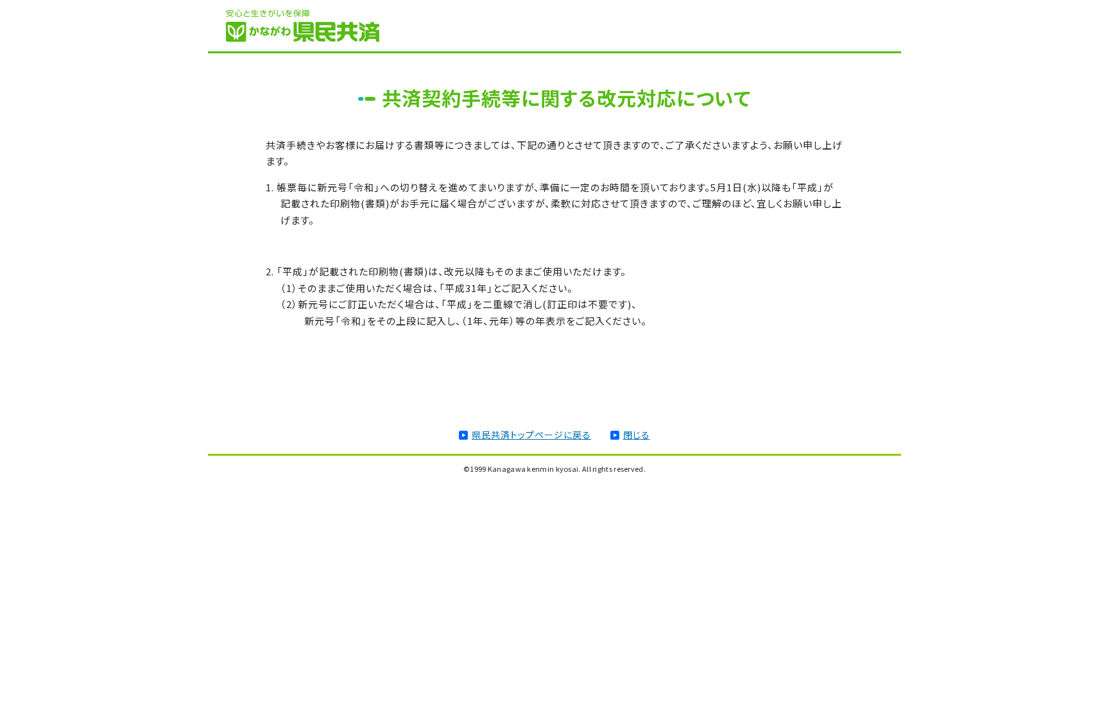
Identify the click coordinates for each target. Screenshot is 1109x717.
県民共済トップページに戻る (531, 434)
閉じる (636, 434)
